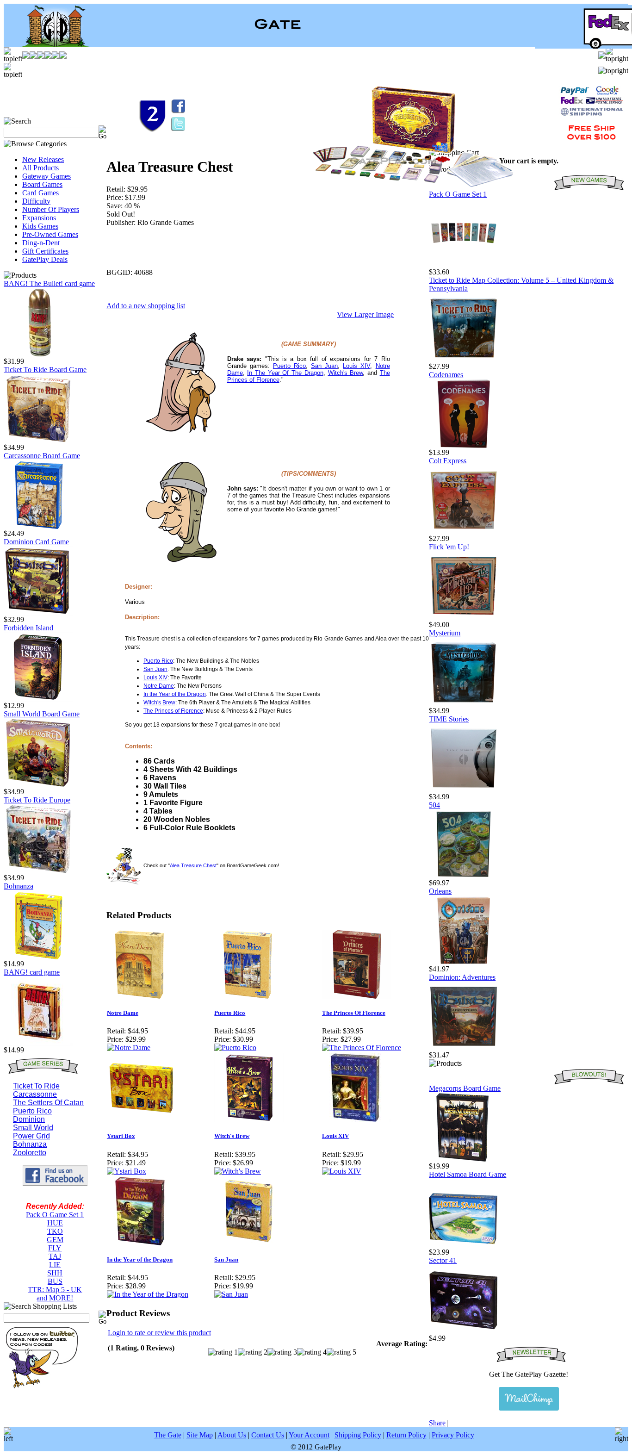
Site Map (199, 1435)
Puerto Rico (32, 1111)
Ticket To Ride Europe (37, 800)
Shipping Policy (358, 1435)
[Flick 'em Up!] (463, 618)
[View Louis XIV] (341, 1171)
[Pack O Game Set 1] (463, 265)
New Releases (43, 159)
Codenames (446, 375)
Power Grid (31, 1136)
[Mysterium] (463, 704)
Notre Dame (158, 686)
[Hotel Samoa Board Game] (463, 1246)
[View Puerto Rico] (235, 1047)
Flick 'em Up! (449, 547)
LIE (55, 1264)
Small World (33, 1128)
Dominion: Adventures (462, 977)
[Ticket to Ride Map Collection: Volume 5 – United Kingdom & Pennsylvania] (463, 360)
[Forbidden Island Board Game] (38, 699)
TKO (55, 1231)
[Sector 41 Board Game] (463, 1332)
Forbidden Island (28, 628)
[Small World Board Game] (38, 785)
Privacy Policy (453, 1435)
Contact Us (267, 1435)
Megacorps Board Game (465, 1088)
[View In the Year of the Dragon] (147, 1294)
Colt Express (447, 461)
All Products (40, 168)
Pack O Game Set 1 (55, 1215)
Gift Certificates (45, 251)
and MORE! (55, 1298)
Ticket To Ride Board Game (45, 369)
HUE (55, 1223)
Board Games (42, 184)
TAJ (55, 1256)
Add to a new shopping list (145, 306)
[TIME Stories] (463, 790)
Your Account (309, 1435)
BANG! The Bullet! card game (49, 283)
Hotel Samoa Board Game (467, 1174)
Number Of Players (50, 209)
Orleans (440, 891)
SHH (54, 1273)
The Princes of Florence (173, 711)
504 (434, 805)
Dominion (29, 1119)
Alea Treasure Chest (193, 865)
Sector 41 (443, 1260)
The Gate (167, 1435)
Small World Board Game (42, 714)
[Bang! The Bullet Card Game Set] (38, 355)
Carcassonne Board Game (42, 456)
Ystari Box (121, 1135)
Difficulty (36, 201)
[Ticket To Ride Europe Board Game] (38, 871)
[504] (463, 876)
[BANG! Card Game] (38, 1043)
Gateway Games (46, 176)
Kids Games (40, 226)
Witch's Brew (345, 372)
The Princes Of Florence (353, 1012)
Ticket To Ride (36, 1086)
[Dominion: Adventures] (463, 1048)
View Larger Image (365, 314)
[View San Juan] (231, 1294)
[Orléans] (463, 962)
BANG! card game (32, 972)
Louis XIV (356, 365)
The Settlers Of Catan (48, 1103)
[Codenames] (463, 446)
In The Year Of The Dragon (285, 372)
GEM (55, 1240)
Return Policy (406, 1435)
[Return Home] (50, 45)
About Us (231, 1435)
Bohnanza (18, 886)
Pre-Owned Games (50, 234)
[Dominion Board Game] (38, 613)
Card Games (40, 193)
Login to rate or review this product (159, 1333)
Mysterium (444, 633)
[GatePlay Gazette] (528, 1399)
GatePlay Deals (45, 259)
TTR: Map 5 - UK (55, 1289)
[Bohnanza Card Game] (38, 957)
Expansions (39, 218)
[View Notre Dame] (128, 1047)
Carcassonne (35, 1094)
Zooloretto (29, 1153)
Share (437, 1423)
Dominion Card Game (36, 542)
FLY (55, 1248)
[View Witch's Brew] (237, 1171)
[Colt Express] (463, 532)
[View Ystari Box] (126, 1171)
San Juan (324, 365)
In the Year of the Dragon (174, 694)
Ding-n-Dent (41, 243)
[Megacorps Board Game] (463, 1159)
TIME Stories (449, 719)
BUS (55, 1281)
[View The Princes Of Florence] (361, 1047)
